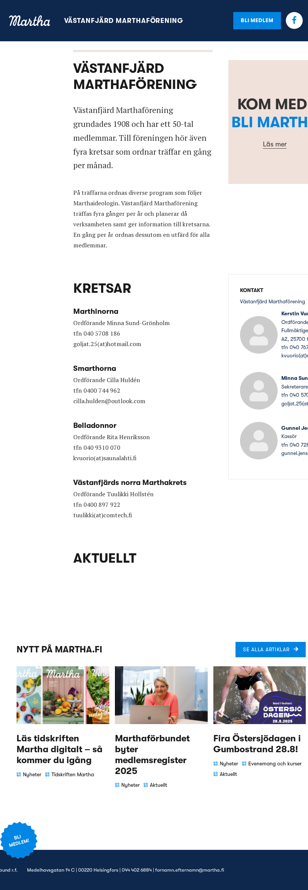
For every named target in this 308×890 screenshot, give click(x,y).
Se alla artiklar (266, 649)
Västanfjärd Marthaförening (123, 20)
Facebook (294, 20)
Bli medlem (257, 20)
